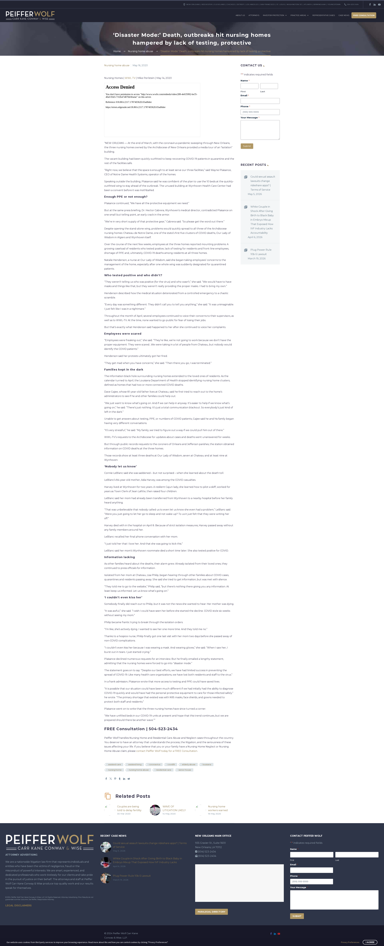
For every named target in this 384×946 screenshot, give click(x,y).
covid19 (171, 764)
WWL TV (129, 78)
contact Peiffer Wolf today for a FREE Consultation (166, 751)
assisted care (114, 764)
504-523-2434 (353, 4)
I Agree (370, 942)
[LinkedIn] (374, 4)
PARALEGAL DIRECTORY (211, 911)
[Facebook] (370, 4)
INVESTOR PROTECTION (273, 15)
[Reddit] (129, 778)
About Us (240, 15)
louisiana (207, 764)
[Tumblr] (119, 778)
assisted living (134, 764)
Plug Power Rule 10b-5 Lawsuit (261, 252)
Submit (247, 146)
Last (262, 91)
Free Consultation (364, 15)
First (243, 91)
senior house (184, 770)
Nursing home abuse (116, 65)
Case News (344, 15)
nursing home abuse (139, 770)
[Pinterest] (115, 778)
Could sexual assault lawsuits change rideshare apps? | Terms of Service (262, 183)
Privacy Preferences (350, 942)
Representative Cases (323, 15)
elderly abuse (188, 764)
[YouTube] (379, 4)
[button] (225, 794)
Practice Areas (298, 15)
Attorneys (254, 15)
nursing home (115, 770)
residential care (163, 770)
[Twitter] (111, 778)
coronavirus (154, 764)
